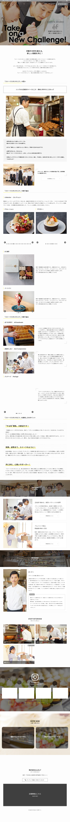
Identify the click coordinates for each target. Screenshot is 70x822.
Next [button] (32, 243)
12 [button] (24, 243)
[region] (18, 227)
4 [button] (11, 243)
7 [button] (16, 243)
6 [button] (14, 243)
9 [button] (19, 243)
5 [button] (13, 243)
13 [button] (25, 243)
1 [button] (45, 243)
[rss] (67, 0)
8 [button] (56, 243)
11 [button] (22, 243)
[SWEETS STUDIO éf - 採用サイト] (5, 4)
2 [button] (8, 243)
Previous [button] (5, 243)
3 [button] (20, 312)
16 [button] (30, 243)
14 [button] (27, 243)
